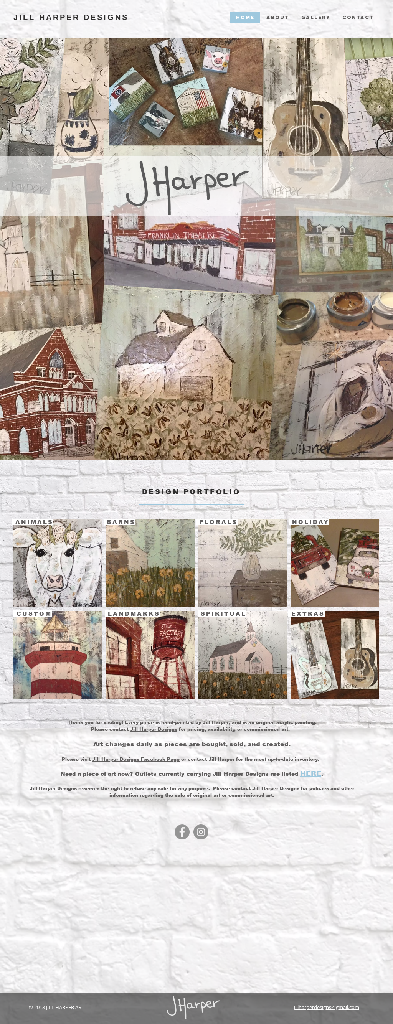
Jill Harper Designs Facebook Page (136, 759)
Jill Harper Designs (153, 729)
